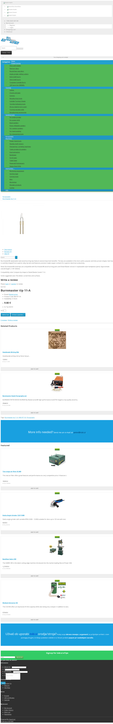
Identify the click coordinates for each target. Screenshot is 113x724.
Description (8, 250)
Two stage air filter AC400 (12, 471)
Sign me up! (19, 657)
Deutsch (15, 12)
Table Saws (13, 161)
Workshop (13, 182)
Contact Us (7, 683)
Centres (12, 96)
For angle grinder (15, 117)
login (7, 284)
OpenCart (12, 719)
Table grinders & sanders (18, 149)
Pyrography (9, 137)
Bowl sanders (14, 123)
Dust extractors (15, 152)
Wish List (7, 712)
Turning (8, 88)
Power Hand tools (15, 141)
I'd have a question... (18, 314)
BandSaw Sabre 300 (9, 559)
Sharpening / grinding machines (20, 147)
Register (12, 25)
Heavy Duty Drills (15, 166)
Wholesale (7, 671)
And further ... (10, 169)
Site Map (7, 688)
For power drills (15, 120)
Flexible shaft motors (16, 144)
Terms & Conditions (10, 673)
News (13, 61)
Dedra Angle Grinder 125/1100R (13, 515)
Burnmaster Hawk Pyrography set (15, 396)
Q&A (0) (6, 254)
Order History (8, 710)
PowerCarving (16, 63)
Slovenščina (17, 6)
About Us (7, 667)
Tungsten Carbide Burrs (18, 82)
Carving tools (14, 177)
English (14, 15)
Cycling (12, 188)
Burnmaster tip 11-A (9, 199)
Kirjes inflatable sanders (17, 126)
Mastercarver (13, 294)
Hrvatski (14, 9)
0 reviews (4, 320)
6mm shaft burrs (15, 77)
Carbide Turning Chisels (18, 101)
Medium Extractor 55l (10, 603)
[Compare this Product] (4, 286)
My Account (8, 708)
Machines (9, 139)
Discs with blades (15, 66)
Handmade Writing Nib (11, 352)
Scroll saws (13, 158)
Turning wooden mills (17, 110)
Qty (1, 310)
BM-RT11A (22, 418)
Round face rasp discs (17, 71)
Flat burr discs (14, 69)
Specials (7, 700)
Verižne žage (14, 174)
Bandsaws (13, 155)
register (13, 284)
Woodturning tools (16, 99)
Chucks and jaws (15, 93)
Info (7, 190)
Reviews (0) (8, 252)
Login (11, 27)
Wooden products (15, 185)
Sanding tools (10, 115)
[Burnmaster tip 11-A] (23, 246)
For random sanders (16, 128)
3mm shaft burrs (15, 80)
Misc (11, 179)
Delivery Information (11, 669)
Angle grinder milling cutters (19, 74)
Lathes (12, 90)
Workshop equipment (17, 171)
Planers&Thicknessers (17, 163)
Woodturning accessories (18, 112)
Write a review (13, 320)
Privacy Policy (8, 675)
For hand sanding (15, 131)
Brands (6, 696)
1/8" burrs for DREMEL (17, 85)
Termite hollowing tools (17, 104)
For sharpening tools (16, 134)
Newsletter (8, 714)
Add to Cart (5, 314)
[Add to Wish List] (2, 286)
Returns (7, 686)
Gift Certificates (9, 698)
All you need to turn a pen (18, 107)
